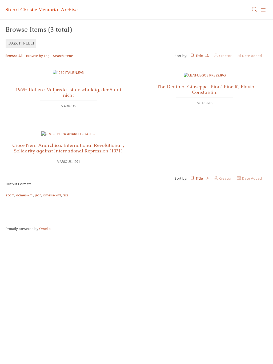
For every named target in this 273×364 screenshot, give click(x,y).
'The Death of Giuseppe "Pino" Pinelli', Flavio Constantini (205, 89)
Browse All (14, 56)
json (38, 195)
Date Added (252, 56)
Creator (225, 56)
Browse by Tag (38, 56)
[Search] (255, 10)
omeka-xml (52, 195)
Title (200, 56)
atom (10, 195)
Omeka (45, 229)
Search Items (63, 56)
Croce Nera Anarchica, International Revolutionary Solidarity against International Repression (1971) (68, 148)
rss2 (65, 195)
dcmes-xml (24, 195)
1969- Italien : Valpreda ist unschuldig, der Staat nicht (68, 92)
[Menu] (263, 10)
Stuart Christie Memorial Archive (42, 10)
